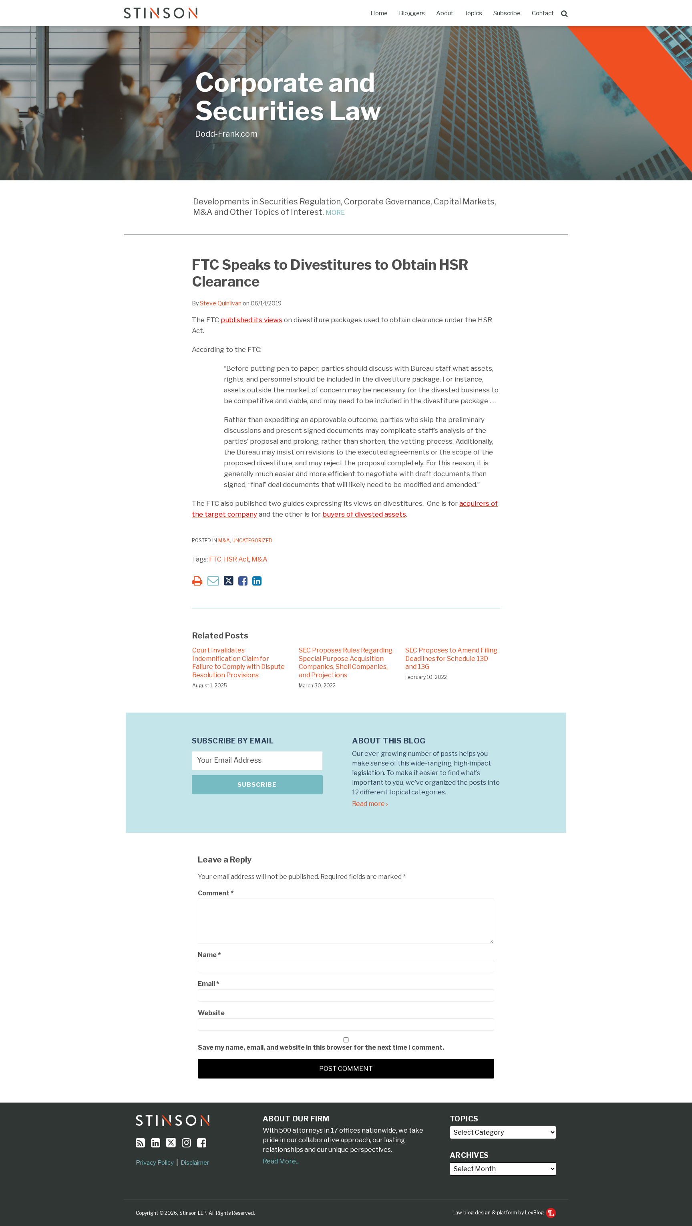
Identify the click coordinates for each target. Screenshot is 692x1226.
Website (211, 1013)
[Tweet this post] (228, 581)
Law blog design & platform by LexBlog (499, 1213)
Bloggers (412, 13)
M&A (224, 540)
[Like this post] (242, 581)
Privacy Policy (155, 1162)
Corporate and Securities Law (288, 97)
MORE (335, 212)
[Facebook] (201, 1142)
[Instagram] (186, 1142)
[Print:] (197, 581)
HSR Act (236, 559)
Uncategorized (252, 540)
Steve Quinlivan (220, 303)
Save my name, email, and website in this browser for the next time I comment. (321, 1047)
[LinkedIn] (155, 1142)
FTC (215, 559)
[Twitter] (171, 1142)
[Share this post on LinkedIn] (257, 581)
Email (208, 984)
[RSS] (140, 1142)
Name (209, 955)
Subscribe (507, 13)
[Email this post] (213, 580)
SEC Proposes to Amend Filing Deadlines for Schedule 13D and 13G (451, 658)
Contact (543, 13)
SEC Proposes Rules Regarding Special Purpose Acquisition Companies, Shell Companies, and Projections (345, 662)
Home (379, 13)
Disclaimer (195, 1162)
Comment (215, 893)
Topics (473, 13)
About (444, 13)
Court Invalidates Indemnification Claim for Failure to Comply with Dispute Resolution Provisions (238, 662)
